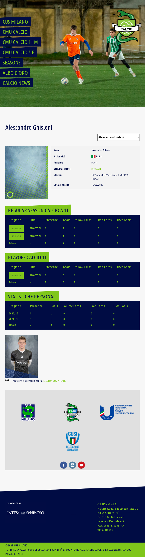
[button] (21, 356)
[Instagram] (72, 465)
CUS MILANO (15, 22)
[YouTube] (81, 465)
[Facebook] (63, 465)
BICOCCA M (96, 169)
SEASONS (12, 63)
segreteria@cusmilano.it (110, 521)
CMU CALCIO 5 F (18, 52)
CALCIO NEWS (16, 83)
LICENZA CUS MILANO (54, 380)
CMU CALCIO (15, 32)
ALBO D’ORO (15, 73)
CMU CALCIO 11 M (20, 42)
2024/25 (16, 236)
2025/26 (16, 228)
